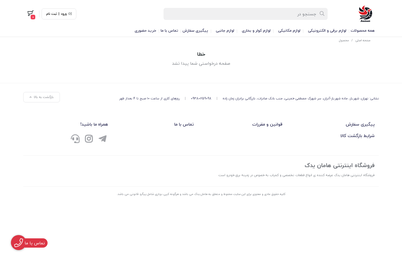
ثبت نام (51, 13)
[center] (322, 14)
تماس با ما (169, 30)
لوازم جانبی (225, 30)
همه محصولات (363, 30)
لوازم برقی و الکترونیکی (327, 30)
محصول (344, 40)
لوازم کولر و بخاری (256, 30)
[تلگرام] (102, 139)
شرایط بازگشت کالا (357, 136)
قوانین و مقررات (267, 124)
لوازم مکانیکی (289, 30)
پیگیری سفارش (195, 30)
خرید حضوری (145, 30)
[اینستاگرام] (88, 139)
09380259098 (201, 98)
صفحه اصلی (362, 40)
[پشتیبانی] (75, 139)
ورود (64, 13)
